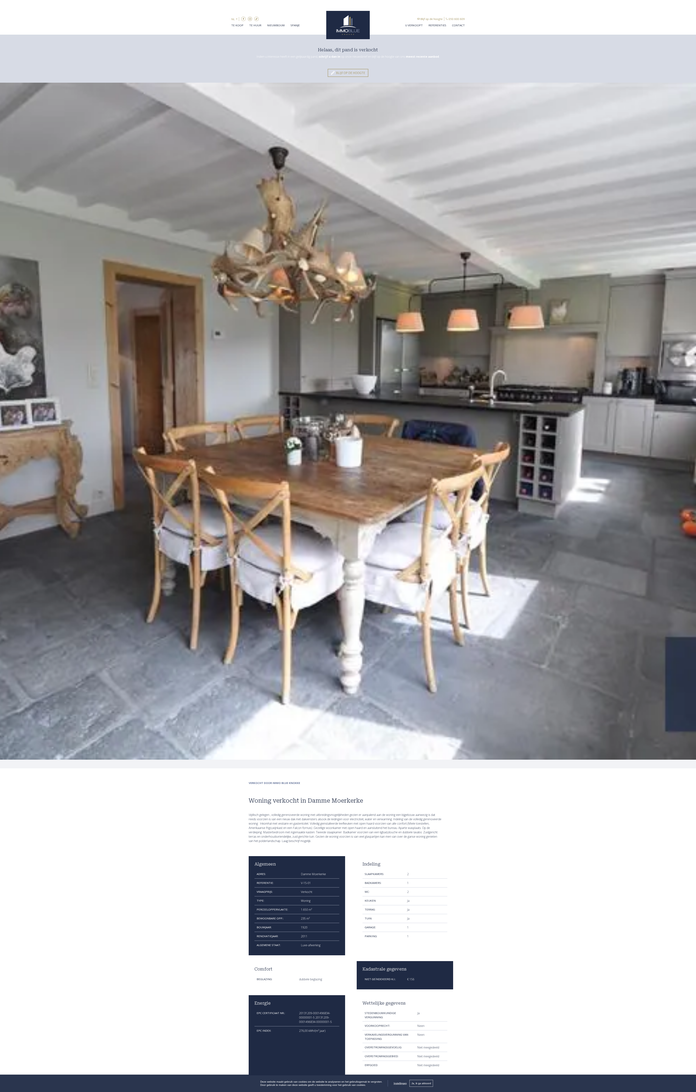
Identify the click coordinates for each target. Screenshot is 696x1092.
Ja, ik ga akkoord (421, 1083)
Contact (458, 25)
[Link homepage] (348, 25)
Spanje (295, 25)
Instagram (250, 19)
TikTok (256, 19)
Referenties (437, 25)
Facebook (243, 19)
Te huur (255, 25)
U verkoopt (414, 25)
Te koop (237, 25)
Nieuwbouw (276, 25)
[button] (235, 19)
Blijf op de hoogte (431, 19)
